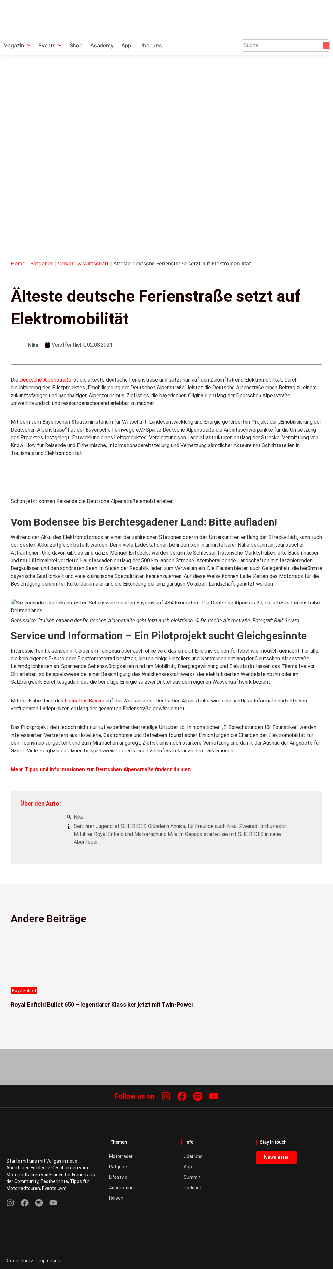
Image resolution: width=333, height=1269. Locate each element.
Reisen (116, 1198)
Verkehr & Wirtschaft (83, 263)
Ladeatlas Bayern (84, 701)
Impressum (50, 1260)
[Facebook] (182, 1096)
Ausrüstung (121, 1187)
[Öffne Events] (60, 45)
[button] (15, 971)
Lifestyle (118, 1177)
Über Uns (193, 1156)
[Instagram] (166, 1096)
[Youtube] (214, 1096)
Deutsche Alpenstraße (45, 380)
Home (18, 263)
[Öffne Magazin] (29, 45)
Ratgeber (41, 263)
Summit (192, 1177)
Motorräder (121, 1156)
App (188, 1166)
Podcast (193, 1187)
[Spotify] (198, 1096)
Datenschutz (19, 1260)
